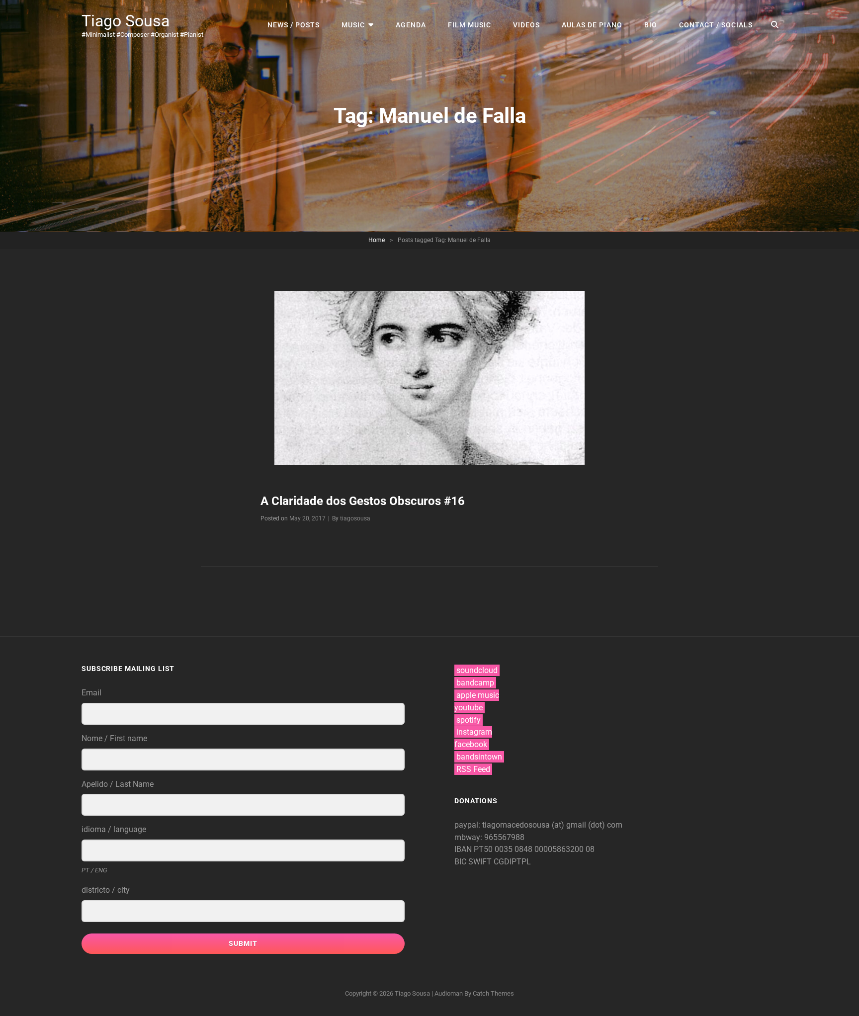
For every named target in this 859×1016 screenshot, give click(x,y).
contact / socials (716, 25)
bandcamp (475, 682)
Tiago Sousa (126, 20)
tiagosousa (355, 518)
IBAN (464, 849)
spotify (468, 720)
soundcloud (477, 670)
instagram (474, 732)
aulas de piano (592, 25)
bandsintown (479, 757)
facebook (470, 744)
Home (376, 240)
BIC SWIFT (474, 861)
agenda (411, 25)
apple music (477, 695)
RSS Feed (473, 769)
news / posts (293, 25)
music (353, 25)
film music (469, 25)
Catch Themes (493, 993)
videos (526, 25)
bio (650, 25)
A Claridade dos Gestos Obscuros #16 (362, 501)
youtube (468, 707)
